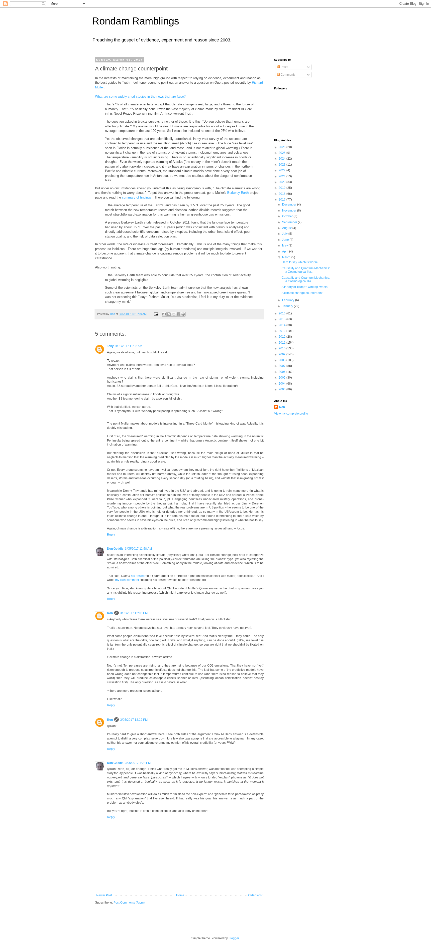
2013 (282, 331)
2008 (282, 360)
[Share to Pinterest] (183, 314)
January (288, 306)
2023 (282, 164)
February (288, 300)
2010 (282, 348)
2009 (282, 354)
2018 (282, 194)
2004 (282, 383)
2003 (282, 389)
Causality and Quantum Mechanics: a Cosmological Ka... (306, 269)
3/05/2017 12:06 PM (134, 613)
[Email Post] (156, 313)
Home (180, 895)
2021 (282, 176)
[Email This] (164, 314)
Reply (111, 534)
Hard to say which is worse (300, 262)
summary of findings (136, 197)
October (288, 216)
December (289, 204)
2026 (282, 147)
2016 (282, 313)
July (285, 234)
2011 (282, 342)
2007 (282, 366)
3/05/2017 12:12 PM (134, 719)
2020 (282, 182)
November (289, 210)
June (286, 239)
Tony (110, 346)
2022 (282, 170)
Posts (284, 67)
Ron (110, 613)
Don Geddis (115, 548)
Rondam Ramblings (135, 20)
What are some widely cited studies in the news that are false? (140, 96)
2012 (282, 336)
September (290, 222)
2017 (282, 199)
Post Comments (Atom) (129, 902)
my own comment (127, 580)
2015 (282, 319)
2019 (282, 188)
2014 (282, 325)
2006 (282, 372)
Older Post (255, 895)
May (285, 245)
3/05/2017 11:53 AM (128, 346)
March (286, 257)
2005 (282, 377)
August (287, 228)
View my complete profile (291, 413)
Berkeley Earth (238, 193)
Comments (287, 74)
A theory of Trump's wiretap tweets (304, 287)
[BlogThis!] (168, 314)
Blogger (233, 938)
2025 (282, 153)
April (285, 251)
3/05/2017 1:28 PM (138, 763)
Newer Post (104, 895)
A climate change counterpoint (302, 293)
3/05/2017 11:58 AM (138, 548)
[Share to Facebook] (178, 314)
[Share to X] (173, 314)
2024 (282, 158)
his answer (138, 576)
